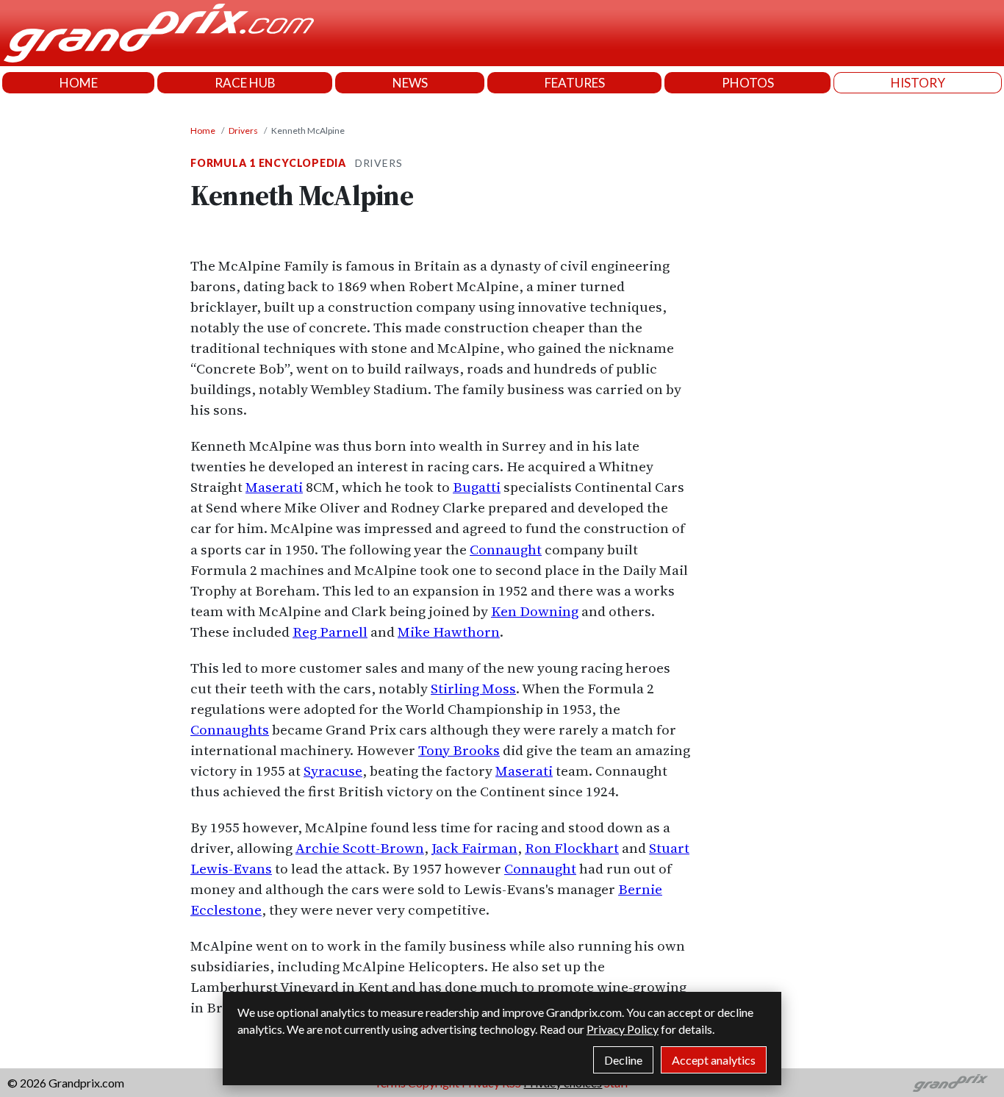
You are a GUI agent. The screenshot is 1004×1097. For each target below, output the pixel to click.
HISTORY (918, 82)
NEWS (410, 82)
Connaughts (229, 729)
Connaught (506, 549)
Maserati (274, 486)
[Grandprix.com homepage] (950, 1083)
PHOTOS (748, 82)
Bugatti (477, 486)
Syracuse (333, 770)
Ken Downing (534, 611)
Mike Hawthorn (449, 631)
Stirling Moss (473, 688)
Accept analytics (714, 1060)
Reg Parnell (330, 631)
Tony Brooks (459, 750)
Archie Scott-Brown (359, 847)
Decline (623, 1060)
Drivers (243, 130)
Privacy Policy (623, 1029)
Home (202, 130)
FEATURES (575, 82)
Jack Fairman (474, 847)
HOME (79, 82)
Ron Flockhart (572, 847)
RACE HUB (245, 82)
